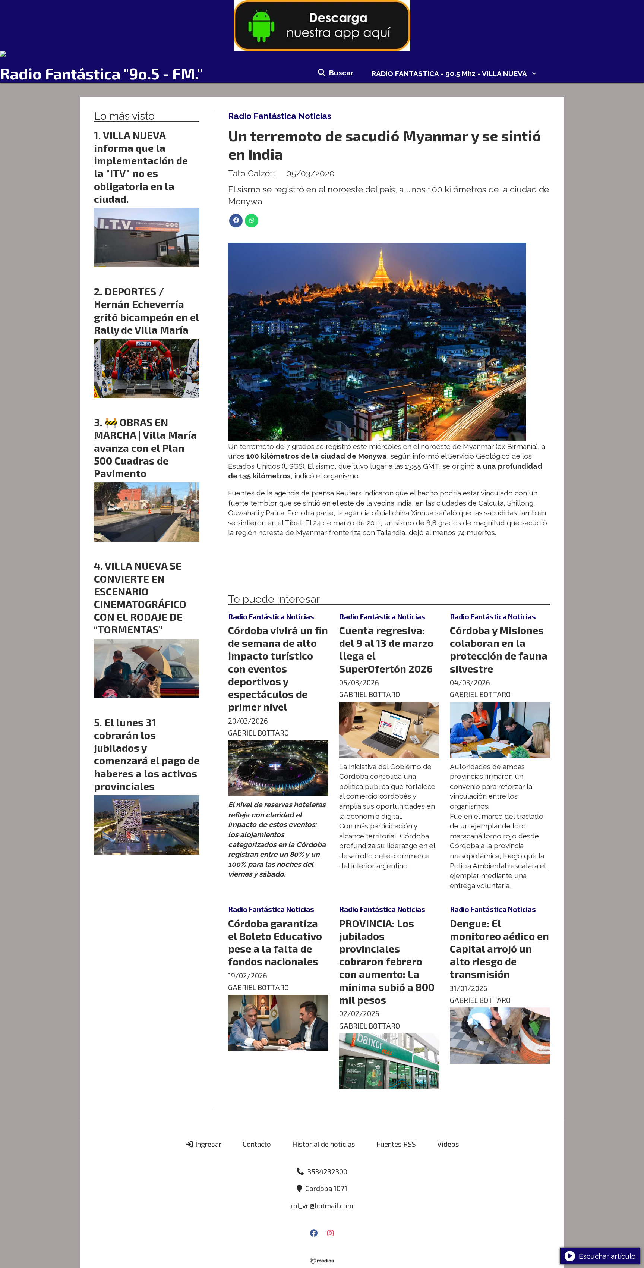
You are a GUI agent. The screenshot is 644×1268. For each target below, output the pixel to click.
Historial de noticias (323, 1144)
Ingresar (207, 1144)
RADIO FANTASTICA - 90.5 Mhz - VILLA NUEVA (449, 73)
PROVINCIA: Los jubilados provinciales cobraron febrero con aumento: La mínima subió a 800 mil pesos (387, 961)
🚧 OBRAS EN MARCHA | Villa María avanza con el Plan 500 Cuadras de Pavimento (145, 447)
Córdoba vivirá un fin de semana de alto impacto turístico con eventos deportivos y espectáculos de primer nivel (278, 668)
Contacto (257, 1144)
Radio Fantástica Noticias (279, 116)
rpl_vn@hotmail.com (322, 1205)
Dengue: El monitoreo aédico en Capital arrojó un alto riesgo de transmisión (499, 948)
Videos (448, 1144)
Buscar (341, 73)
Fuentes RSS (396, 1144)
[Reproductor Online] (322, 54)
